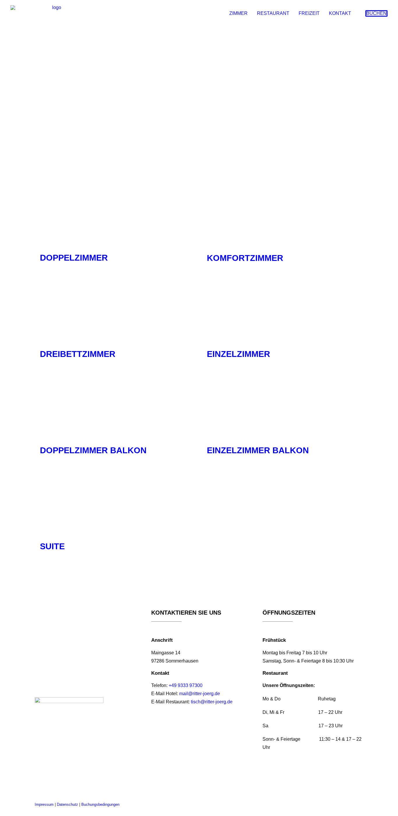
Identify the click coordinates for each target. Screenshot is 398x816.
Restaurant (273, 13)
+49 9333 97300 (185, 685)
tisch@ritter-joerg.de (212, 701)
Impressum (44, 804)
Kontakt (340, 13)
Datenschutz (67, 804)
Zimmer (238, 13)
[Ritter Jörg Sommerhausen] (54, 13)
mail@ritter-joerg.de (199, 693)
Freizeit (309, 13)
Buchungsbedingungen (100, 804)
